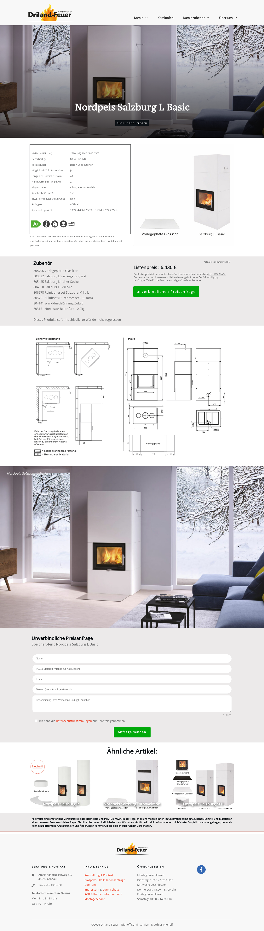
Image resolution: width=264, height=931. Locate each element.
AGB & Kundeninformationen (103, 894)
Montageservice (94, 899)
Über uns (90, 884)
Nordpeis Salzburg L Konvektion (132, 784)
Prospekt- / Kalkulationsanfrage (104, 880)
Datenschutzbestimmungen (74, 721)
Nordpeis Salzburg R (61, 784)
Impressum (91, 889)
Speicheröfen (137, 123)
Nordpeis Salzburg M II (203, 784)
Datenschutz (111, 889)
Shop (120, 123)
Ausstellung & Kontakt (98, 875)
